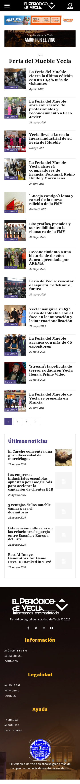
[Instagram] (44, 628)
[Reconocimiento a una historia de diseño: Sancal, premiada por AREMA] (15, 258)
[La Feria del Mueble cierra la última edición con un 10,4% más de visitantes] (15, 78)
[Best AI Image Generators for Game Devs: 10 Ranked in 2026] (63, 560)
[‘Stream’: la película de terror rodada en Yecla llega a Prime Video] (15, 373)
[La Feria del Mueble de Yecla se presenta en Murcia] (15, 401)
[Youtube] (51, 628)
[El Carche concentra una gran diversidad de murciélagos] (63, 457)
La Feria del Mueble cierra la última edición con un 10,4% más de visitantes (51, 78)
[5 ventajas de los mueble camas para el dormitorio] (63, 511)
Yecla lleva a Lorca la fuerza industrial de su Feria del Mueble (50, 139)
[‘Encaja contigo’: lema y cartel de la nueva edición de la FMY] (15, 202)
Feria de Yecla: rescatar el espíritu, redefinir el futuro (51, 285)
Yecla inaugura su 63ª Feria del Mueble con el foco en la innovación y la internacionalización (51, 315)
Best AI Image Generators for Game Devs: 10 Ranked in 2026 (29, 558)
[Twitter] (36, 628)
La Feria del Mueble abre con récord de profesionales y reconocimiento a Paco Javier (50, 109)
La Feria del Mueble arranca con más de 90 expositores (50, 342)
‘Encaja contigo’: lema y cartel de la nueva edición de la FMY (51, 200)
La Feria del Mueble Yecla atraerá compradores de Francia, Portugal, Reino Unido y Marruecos (52, 170)
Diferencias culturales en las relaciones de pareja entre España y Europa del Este (30, 534)
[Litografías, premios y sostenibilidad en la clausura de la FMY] (15, 230)
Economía (11, 87)
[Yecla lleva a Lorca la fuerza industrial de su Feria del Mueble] (15, 141)
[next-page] (35, 421)
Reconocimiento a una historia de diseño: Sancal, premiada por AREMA (50, 258)
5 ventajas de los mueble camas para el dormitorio (29, 509)
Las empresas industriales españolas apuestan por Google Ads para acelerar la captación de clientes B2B (30, 482)
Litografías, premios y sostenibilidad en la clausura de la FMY (49, 228)
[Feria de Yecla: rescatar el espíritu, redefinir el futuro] (15, 287)
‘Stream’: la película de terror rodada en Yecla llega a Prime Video (51, 370)
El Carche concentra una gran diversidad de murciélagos (30, 455)
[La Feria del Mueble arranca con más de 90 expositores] (15, 345)
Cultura (10, 381)
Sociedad (10, 267)
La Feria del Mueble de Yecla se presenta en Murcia (50, 398)
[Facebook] (28, 628)
